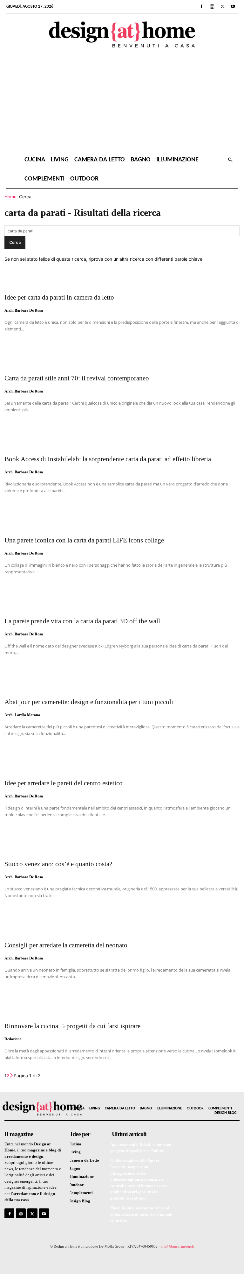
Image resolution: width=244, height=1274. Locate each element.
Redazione (12, 1039)
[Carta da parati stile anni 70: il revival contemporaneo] (122, 356)
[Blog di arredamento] (31, 1108)
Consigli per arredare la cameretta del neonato (65, 945)
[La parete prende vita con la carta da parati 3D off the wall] (122, 599)
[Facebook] (201, 6)
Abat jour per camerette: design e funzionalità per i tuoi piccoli (88, 702)
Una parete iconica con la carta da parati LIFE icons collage (84, 540)
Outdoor (84, 179)
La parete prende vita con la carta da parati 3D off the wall (82, 621)
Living (60, 160)
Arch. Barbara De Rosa (23, 310)
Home (10, 196)
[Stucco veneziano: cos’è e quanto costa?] (122, 842)
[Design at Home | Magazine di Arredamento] (122, 34)
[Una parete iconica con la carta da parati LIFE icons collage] (122, 518)
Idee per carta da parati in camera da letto (59, 297)
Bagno (141, 160)
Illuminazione (177, 160)
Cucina (34, 160)
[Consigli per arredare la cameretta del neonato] (122, 923)
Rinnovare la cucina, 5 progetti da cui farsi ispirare (72, 1026)
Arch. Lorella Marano (22, 715)
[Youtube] (233, 6)
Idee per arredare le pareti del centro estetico (63, 783)
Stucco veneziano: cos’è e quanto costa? (58, 864)
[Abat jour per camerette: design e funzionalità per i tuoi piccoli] (122, 680)
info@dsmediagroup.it (177, 1246)
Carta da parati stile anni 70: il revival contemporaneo (76, 378)
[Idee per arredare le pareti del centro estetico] (122, 761)
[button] (230, 160)
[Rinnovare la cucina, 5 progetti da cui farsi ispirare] (122, 1004)
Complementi (44, 179)
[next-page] (11, 1075)
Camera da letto (99, 160)
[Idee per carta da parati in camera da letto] (122, 275)
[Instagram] (212, 6)
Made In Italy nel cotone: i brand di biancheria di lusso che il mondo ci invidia (141, 1214)
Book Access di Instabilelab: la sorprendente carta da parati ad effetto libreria (107, 459)
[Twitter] (222, 6)
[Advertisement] (122, 102)
